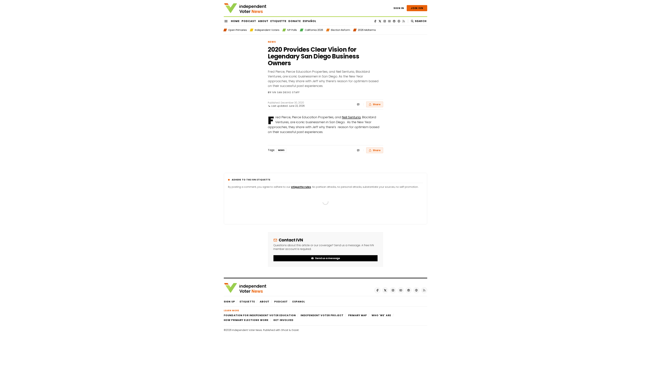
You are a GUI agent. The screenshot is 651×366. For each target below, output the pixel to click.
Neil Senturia (351, 117)
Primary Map (357, 315)
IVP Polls (292, 30)
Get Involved (283, 320)
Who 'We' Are (381, 315)
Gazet (295, 330)
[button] (229, 301)
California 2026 (314, 30)
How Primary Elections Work (246, 320)
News (272, 42)
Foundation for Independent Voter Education (260, 315)
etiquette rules (301, 187)
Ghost (284, 330)
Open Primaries (237, 30)
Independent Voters (267, 30)
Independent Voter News (247, 330)
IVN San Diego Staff (286, 92)
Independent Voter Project (322, 315)
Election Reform (340, 30)
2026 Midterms (367, 30)
